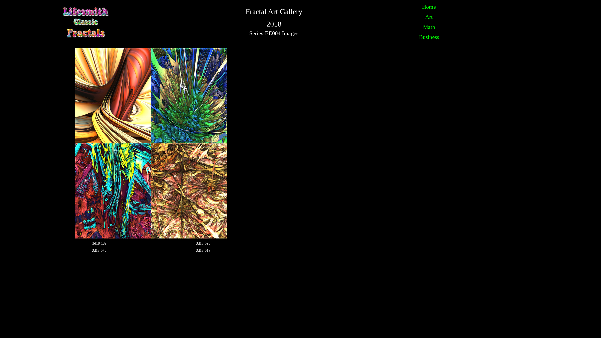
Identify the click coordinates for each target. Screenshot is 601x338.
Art (429, 17)
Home (429, 7)
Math (429, 27)
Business (429, 37)
